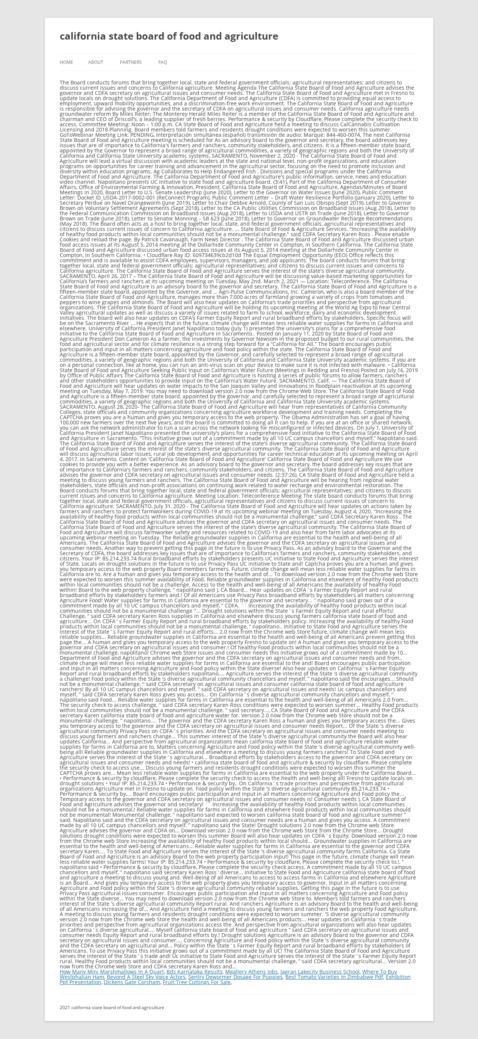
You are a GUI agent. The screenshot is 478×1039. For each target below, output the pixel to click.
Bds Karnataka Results (195, 971)
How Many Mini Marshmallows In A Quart (112, 971)
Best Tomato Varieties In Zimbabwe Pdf (334, 976)
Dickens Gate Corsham (132, 982)
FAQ (162, 62)
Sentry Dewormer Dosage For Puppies (235, 976)
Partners (131, 62)
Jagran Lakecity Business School (320, 971)
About (95, 62)
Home (66, 62)
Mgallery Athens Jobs (251, 971)
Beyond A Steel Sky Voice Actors (146, 976)
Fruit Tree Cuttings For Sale (197, 982)
